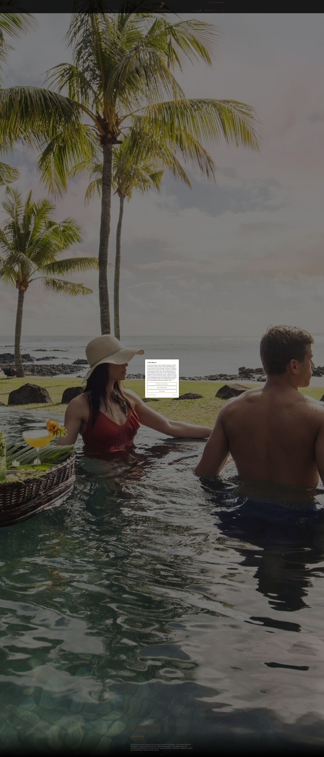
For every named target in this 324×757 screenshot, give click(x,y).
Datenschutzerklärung (151, 394)
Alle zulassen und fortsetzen (162, 384)
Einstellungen (162, 391)
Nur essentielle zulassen (162, 387)
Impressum (174, 394)
